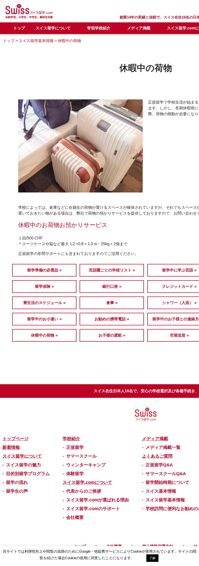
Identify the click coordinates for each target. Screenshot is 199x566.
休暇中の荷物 (42, 335)
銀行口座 (110, 286)
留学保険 (42, 286)
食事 (110, 303)
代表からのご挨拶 (83, 491)
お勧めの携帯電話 (110, 319)
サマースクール (81, 456)
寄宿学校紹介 (98, 28)
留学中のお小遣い (42, 319)
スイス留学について (53, 28)
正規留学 (75, 447)
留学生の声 (17, 491)
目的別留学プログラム (28, 473)
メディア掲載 (138, 28)
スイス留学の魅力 (23, 464)
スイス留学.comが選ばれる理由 (97, 499)
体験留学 (75, 473)
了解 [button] (152, 558)
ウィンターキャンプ (86, 464)
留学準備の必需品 (42, 270)
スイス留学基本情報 (36, 41)
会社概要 (75, 517)
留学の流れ (17, 482)
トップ (19, 28)
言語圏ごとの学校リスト (110, 270)
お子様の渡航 (110, 335)
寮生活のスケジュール (42, 303)
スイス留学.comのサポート (93, 508)
